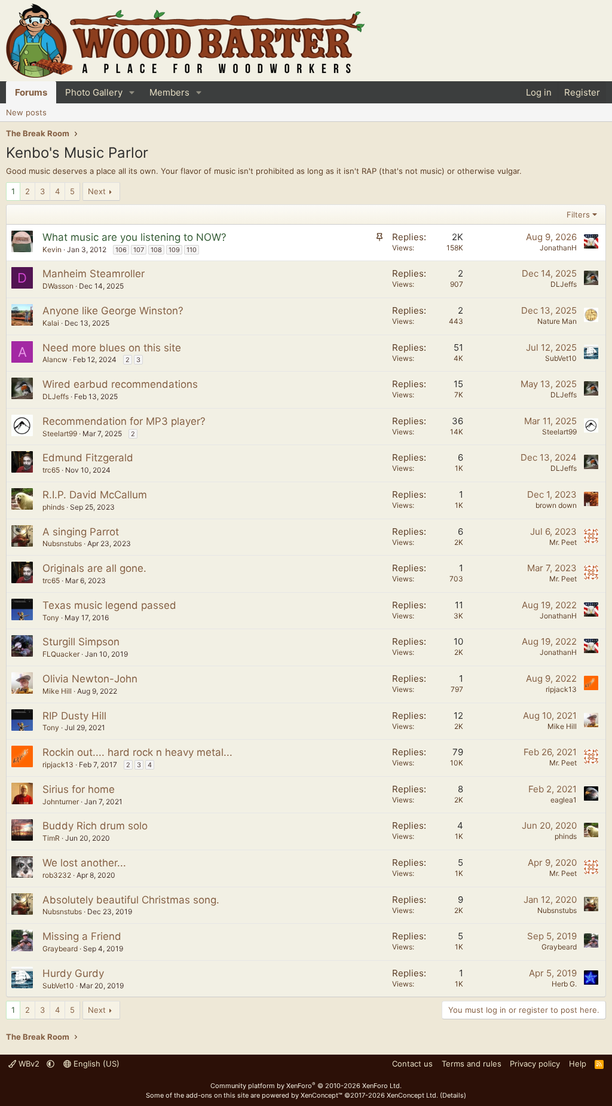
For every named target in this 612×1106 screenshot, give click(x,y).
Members (169, 92)
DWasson (58, 285)
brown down (556, 505)
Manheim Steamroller (93, 274)
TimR (51, 838)
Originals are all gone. (94, 568)
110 (191, 250)
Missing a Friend (81, 936)
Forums (31, 92)
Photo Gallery (94, 92)
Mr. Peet (563, 542)
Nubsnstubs (62, 543)
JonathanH (558, 247)
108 (156, 250)
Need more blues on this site (111, 348)
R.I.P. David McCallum (94, 495)
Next (97, 191)
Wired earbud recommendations (120, 384)
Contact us (412, 1063)
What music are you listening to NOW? (134, 237)
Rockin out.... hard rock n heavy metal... (137, 752)
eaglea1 (563, 799)
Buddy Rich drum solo (95, 826)
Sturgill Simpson (81, 642)
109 (174, 250)
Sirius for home (78, 789)
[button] (132, 92)
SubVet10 (561, 358)
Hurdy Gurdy (73, 973)
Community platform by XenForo (306, 1086)
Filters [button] (578, 214)
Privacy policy (535, 1063)
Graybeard (60, 948)
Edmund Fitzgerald (87, 458)
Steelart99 (59, 433)
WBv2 (29, 1063)
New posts (26, 112)
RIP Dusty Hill (74, 716)
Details (453, 1095)
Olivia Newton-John (89, 679)
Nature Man (557, 321)
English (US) (95, 1063)
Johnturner (60, 801)
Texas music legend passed (109, 605)
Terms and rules (471, 1063)
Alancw (55, 359)
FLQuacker (60, 653)
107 (138, 250)
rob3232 (56, 875)
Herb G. (564, 983)
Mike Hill (57, 691)
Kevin (52, 249)
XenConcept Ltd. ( (414, 1095)
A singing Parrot (80, 532)
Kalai (50, 322)
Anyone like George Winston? (112, 311)
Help (577, 1063)
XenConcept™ (321, 1095)
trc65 (51, 469)
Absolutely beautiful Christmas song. (130, 900)
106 (121, 250)
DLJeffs (563, 284)
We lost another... (84, 863)
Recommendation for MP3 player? (124, 421)
